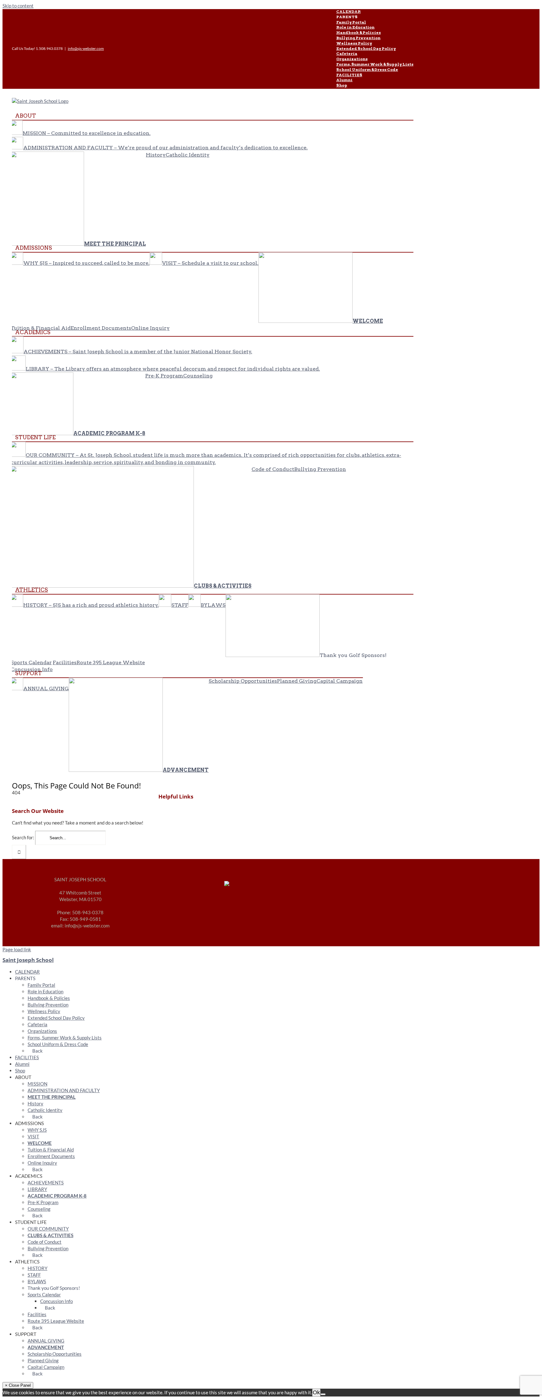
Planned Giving (43, 1360)
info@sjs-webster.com (86, 48)
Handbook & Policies (49, 998)
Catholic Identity (45, 1110)
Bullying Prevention (48, 1004)
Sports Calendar (44, 1294)
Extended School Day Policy (56, 1018)
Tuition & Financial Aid (51, 1149)
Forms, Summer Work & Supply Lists (65, 1037)
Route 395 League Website (56, 1321)
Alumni (22, 1064)
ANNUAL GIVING (46, 1340)
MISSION (37, 1084)
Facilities (37, 1314)
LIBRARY (37, 1189)
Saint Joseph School (28, 960)
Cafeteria (37, 1024)
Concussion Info (56, 1301)
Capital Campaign (46, 1367)
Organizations (42, 1031)
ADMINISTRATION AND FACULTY (64, 1090)
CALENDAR (27, 971)
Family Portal (41, 985)
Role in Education (45, 991)
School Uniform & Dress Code (58, 1044)
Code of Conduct (44, 1242)
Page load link (17, 949)
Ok (316, 1392)
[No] (323, 1394)
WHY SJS (37, 1130)
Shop (20, 1070)
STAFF (34, 1275)
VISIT (33, 1136)
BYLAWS (37, 1281)
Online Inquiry (42, 1163)
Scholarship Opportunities (55, 1354)
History (35, 1103)
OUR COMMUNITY (48, 1228)
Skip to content (18, 5)
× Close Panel (18, 1385)
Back (37, 1051)
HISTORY (37, 1268)
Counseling (39, 1209)
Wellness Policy (44, 1011)
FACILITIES (27, 1057)
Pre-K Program (43, 1202)
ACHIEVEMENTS (46, 1182)
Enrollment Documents (51, 1156)
